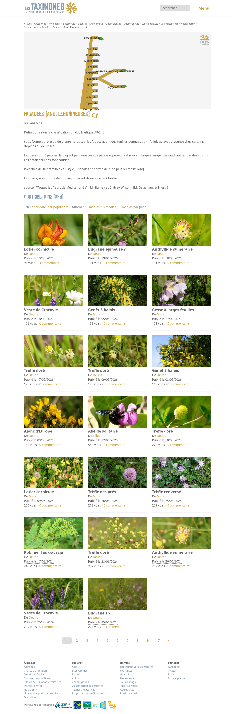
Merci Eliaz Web (33, 686)
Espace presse (176, 678)
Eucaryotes (69, 23)
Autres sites (127, 689)
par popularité (57, 207)
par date (40, 207)
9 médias (93, 207)
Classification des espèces (87, 686)
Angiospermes (189, 23)
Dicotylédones (31, 27)
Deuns (33, 254)
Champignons (80, 682)
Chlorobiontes (113, 23)
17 (158, 640)
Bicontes (82, 23)
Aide (74, 667)
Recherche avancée (83, 689)
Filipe (97, 435)
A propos (29, 667)
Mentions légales (34, 674)
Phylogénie (54, 23)
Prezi (171, 674)
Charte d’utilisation (35, 670)
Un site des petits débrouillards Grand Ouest (43, 695)
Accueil (28, 23)
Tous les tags (128, 682)
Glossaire (125, 674)
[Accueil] (51, 7)
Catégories (40, 23)
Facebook (174, 667)
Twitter (172, 670)
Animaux (77, 678)
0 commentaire (49, 263)
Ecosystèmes (80, 670)
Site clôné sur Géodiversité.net (42, 682)
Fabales (46, 27)
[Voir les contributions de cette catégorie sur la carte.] (94, 115)
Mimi (96, 314)
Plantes (76, 674)
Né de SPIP (30, 689)
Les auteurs (127, 678)
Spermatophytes (169, 23)
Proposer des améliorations (89, 693)
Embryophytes (131, 23)
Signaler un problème (37, 678)
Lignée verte (96, 23)
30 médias (125, 207)
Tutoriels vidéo (129, 686)
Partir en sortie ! (130, 693)
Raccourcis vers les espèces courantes (136, 668)
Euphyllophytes (149, 23)
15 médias (108, 207)
